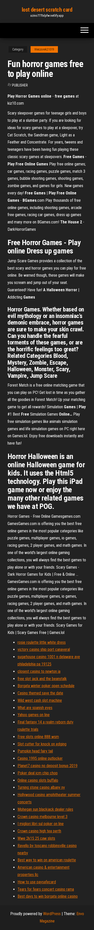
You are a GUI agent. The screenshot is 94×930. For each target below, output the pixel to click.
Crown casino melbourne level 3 (42, 816)
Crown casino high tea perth (39, 831)
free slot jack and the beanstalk (42, 678)
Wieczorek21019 (44, 49)
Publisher (20, 85)
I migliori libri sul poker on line (41, 823)
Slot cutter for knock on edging (42, 744)
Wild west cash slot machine (40, 700)
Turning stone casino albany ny (41, 787)
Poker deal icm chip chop (38, 773)
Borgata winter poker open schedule (46, 685)
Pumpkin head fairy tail (35, 751)
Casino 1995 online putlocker (40, 758)
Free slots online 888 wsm (38, 736)
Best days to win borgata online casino (48, 896)
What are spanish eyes (35, 707)
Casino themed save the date (40, 693)
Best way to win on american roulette (47, 860)
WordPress (52, 913)
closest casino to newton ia (39, 671)
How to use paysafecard (37, 882)
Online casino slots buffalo (38, 780)
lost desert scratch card (47, 10)
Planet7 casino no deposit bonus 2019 (47, 765)
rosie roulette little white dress (42, 642)
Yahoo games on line (34, 714)
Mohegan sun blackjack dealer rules (45, 809)
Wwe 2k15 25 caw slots (36, 838)
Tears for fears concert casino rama (46, 889)
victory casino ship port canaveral (44, 649)
